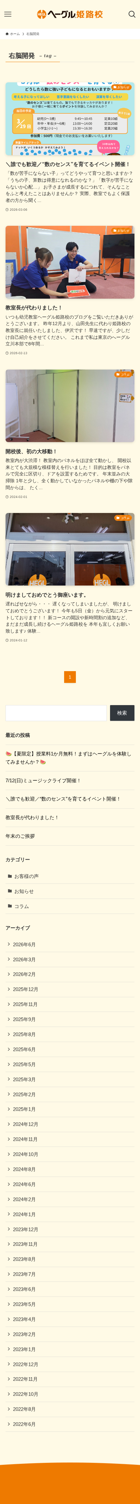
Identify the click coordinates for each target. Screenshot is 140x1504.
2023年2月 (24, 1334)
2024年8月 (24, 1169)
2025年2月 (24, 1094)
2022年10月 (25, 1394)
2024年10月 (25, 1154)
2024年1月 (24, 1214)
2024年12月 (25, 1124)
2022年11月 (25, 1379)
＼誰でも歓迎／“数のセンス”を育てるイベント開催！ (63, 799)
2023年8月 (24, 1259)
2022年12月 (25, 1364)
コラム (21, 906)
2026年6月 (24, 944)
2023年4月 (24, 1319)
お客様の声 (26, 876)
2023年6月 (24, 1289)
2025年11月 (25, 1004)
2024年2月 (24, 1199)
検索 (122, 713)
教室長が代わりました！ (32, 817)
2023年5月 (24, 1304)
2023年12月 (25, 1229)
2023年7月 (24, 1274)
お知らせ (24, 891)
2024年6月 (24, 1184)
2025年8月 (24, 1034)
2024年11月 (25, 1139)
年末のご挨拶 (20, 836)
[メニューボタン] (8, 14)
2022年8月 (24, 1409)
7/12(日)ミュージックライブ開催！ (43, 780)
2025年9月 (24, 1019)
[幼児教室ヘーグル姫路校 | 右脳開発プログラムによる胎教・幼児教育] (70, 14)
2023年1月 (24, 1349)
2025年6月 (24, 1049)
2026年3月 (24, 959)
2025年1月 (24, 1109)
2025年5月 (24, 1064)
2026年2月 (24, 974)
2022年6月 (24, 1424)
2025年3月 (24, 1079)
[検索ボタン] (132, 14)
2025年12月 (25, 989)
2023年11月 (25, 1244)
